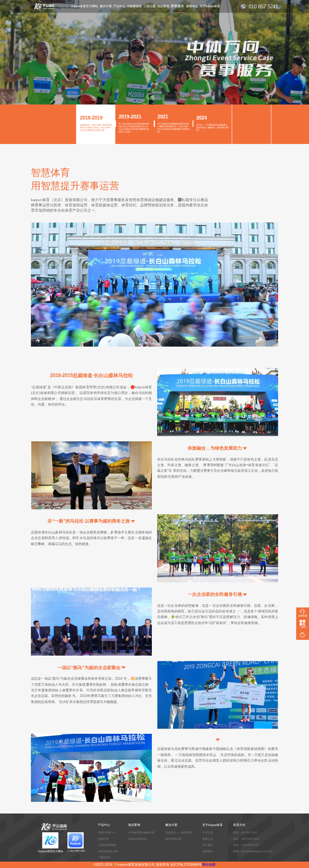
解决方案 (106, 6)
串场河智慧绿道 (137, 839)
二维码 (302, 627)
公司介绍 (207, 832)
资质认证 (207, 839)
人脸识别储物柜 (107, 845)
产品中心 (119, 6)
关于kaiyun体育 (210, 6)
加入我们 (207, 845)
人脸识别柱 (104, 857)
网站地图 (209, 864)
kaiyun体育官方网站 (85, 6)
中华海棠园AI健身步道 (141, 832)
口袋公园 (150, 6)
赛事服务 (177, 6)
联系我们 (207, 851)
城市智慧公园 (173, 839)
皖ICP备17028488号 (186, 864)
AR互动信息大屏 (108, 851)
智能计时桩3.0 (106, 832)
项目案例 (163, 6)
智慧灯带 (103, 839)
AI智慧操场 (134, 6)
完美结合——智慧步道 (178, 832)
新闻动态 (192, 6)
